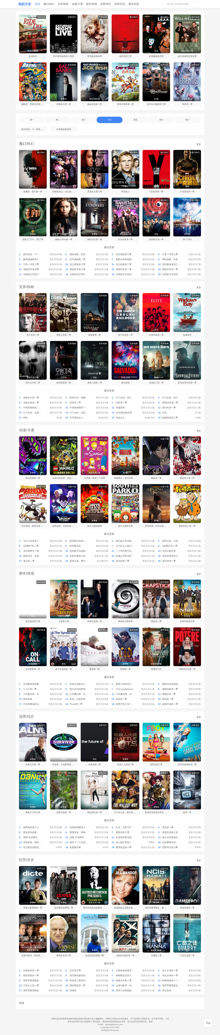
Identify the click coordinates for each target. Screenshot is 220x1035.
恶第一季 (187, 812)
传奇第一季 (187, 104)
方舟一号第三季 (170, 254)
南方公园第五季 (125, 526)
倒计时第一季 (169, 407)
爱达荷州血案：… (32, 832)
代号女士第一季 (31, 985)
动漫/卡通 (77, 4)
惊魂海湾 (187, 335)
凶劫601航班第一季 (125, 955)
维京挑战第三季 (32, 621)
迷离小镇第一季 (94, 382)
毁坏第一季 (121, 402)
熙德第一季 (125, 669)
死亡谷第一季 (33, 335)
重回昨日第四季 (125, 621)
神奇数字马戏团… (79, 551)
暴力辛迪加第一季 (63, 669)
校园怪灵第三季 (170, 417)
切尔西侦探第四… (79, 975)
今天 (110, 120)
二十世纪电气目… (125, 551)
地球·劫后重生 (30, 837)
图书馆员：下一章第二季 (32, 129)
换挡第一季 (121, 699)
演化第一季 (167, 827)
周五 (136, 120)
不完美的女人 (76, 417)
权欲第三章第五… (79, 980)
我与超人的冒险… (125, 541)
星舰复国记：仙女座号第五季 (66, 191)
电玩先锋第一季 (32, 478)
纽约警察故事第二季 (63, 908)
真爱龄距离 (75, 847)
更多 (198, 144)
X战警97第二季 (30, 546)
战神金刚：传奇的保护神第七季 (67, 526)
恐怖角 (73, 990)
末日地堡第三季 (124, 254)
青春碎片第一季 (31, 397)
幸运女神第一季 (170, 975)
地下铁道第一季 (125, 335)
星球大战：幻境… (171, 541)
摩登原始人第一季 (187, 526)
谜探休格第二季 (170, 689)
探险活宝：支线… (32, 556)
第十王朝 (187, 239)
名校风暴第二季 (156, 335)
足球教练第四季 (63, 129)
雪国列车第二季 (124, 269)
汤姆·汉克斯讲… (78, 837)
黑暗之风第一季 (63, 335)
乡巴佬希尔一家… (32, 551)
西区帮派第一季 (31, 975)
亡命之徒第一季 (187, 955)
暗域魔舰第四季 (156, 56)
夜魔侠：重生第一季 (32, 191)
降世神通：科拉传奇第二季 (157, 526)
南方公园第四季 (94, 526)
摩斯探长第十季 (63, 955)
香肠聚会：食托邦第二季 (125, 478)
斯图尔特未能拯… (125, 259)
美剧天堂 (24, 4)
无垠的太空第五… (79, 274)
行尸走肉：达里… (32, 412)
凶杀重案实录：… (171, 842)
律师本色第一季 (94, 621)
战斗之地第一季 (170, 970)
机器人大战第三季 (125, 764)
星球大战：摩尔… (79, 561)
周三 (84, 120)
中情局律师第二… (32, 407)
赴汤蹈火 (33, 56)
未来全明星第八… (79, 684)
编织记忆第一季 (94, 239)
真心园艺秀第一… (125, 842)
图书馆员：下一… (32, 254)
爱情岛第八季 (122, 832)
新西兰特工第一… (125, 704)
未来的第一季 (94, 764)
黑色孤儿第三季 (94, 191)
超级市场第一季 (170, 704)
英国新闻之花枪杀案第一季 (126, 908)
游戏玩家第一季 (187, 908)
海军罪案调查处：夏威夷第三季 (159, 908)
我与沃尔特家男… (79, 689)
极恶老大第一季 (187, 478)
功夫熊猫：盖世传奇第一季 (34, 526)
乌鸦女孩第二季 (31, 402)
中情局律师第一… (79, 407)
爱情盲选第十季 (124, 847)
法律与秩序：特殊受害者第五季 (36, 955)
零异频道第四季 (94, 56)
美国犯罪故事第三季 (94, 955)
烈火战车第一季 (125, 239)
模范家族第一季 (63, 382)
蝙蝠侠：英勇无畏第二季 (32, 104)
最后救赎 (125, 382)
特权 (25, 417)
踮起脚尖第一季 (94, 812)
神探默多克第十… (125, 975)
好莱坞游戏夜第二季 (187, 764)
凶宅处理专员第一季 (187, 382)
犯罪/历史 (119, 4)
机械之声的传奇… (125, 556)
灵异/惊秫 (63, 4)
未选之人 (120, 417)
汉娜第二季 (156, 955)
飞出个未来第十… (32, 541)
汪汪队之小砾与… (125, 546)
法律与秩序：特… (125, 985)
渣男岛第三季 (156, 764)
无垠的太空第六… (32, 274)
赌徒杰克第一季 (94, 104)
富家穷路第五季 (187, 621)
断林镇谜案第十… (32, 259)
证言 (164, 412)
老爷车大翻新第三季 (156, 104)
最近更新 (134, 4)
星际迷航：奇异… (79, 254)
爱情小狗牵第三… (125, 684)
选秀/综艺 (105, 4)
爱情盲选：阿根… (79, 832)
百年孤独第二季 (77, 259)
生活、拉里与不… (125, 827)
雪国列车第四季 (31, 269)
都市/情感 (91, 4)
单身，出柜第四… (79, 699)
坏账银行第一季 (63, 104)
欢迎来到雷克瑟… (125, 837)
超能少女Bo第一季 (63, 239)
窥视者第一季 (94, 335)
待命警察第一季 (32, 669)
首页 (37, 4)
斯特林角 (27, 699)
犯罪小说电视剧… (125, 990)
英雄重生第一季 (156, 239)
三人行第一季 (30, 689)
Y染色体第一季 (156, 191)
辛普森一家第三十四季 (94, 478)
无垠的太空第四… (125, 274)
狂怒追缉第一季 (31, 970)
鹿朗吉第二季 (169, 694)
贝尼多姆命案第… (125, 970)
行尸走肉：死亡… (125, 397)
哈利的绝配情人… (79, 827)
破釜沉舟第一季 (124, 980)
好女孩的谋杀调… (125, 412)
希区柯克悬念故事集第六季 (95, 908)
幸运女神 (166, 990)
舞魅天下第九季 (32, 812)
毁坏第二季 (75, 402)
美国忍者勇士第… (171, 832)
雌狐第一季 (156, 478)
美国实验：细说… (32, 842)
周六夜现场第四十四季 (63, 56)
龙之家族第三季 (77, 264)
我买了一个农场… (79, 842)
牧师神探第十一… (171, 980)
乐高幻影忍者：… (171, 551)
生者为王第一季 (32, 764)
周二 (58, 120)
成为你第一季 (122, 561)
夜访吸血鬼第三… (171, 264)
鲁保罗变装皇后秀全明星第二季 (159, 812)
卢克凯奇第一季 (187, 191)
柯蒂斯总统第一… (79, 541)
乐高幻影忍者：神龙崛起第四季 (67, 478)
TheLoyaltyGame (124, 689)
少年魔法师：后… (32, 694)
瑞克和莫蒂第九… (171, 556)
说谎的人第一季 (156, 382)
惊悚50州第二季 (170, 402)
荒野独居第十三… (32, 827)
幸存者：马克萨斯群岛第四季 (66, 764)
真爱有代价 (156, 669)
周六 (161, 120)
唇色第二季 (156, 621)
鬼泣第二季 (28, 561)
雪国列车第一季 (170, 269)
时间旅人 (125, 191)
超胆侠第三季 (125, 56)
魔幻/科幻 (48, 4)
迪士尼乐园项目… (171, 837)
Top (208, 1023)
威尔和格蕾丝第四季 (187, 56)
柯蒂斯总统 (75, 546)
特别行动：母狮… (79, 397)
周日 (187, 120)
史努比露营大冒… (79, 556)
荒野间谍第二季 (63, 812)
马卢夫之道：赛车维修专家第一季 (129, 812)
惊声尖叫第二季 (32, 382)
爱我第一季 (94, 669)
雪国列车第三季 (77, 269)
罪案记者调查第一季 (32, 908)
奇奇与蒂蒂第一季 (125, 104)
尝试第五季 (75, 970)
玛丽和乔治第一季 (187, 669)
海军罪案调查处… (32, 980)
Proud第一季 (76, 704)
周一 (32, 120)
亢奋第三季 (63, 621)
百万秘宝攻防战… (32, 847)
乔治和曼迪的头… (32, 704)
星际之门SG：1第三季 (32, 239)
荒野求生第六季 (170, 847)
